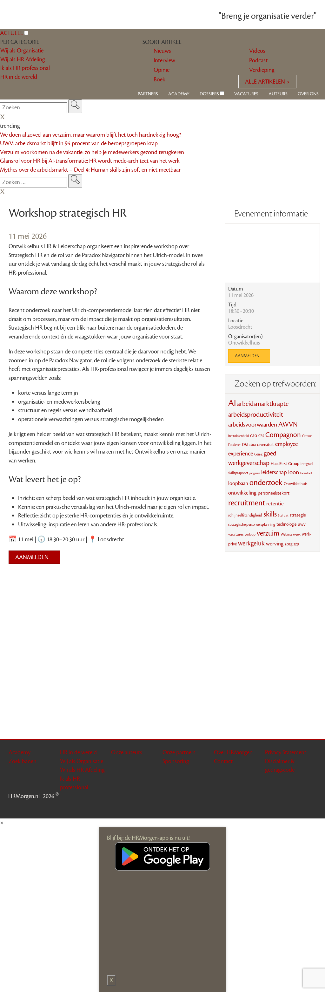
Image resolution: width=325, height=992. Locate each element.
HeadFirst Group (285, 464)
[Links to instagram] (304, 807)
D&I (245, 444)
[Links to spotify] (312, 807)
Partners (148, 94)
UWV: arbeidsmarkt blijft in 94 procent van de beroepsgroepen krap (79, 143)
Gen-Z (258, 454)
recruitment (246, 503)
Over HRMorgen (233, 752)
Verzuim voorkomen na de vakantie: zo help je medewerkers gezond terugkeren (92, 152)
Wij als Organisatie (81, 761)
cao (253, 436)
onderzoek (265, 483)
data (252, 444)
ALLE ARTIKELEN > (267, 82)
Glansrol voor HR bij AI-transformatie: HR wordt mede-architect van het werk (90, 161)
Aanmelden (32, 557)
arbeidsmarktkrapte (263, 404)
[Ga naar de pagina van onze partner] (162, 580)
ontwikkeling (242, 492)
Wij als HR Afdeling (82, 770)
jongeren (254, 473)
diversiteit (265, 444)
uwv (302, 524)
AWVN (288, 424)
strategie (298, 515)
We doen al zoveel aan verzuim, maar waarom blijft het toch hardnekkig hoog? (90, 135)
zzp (296, 544)
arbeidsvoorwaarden (252, 424)
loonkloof (306, 473)
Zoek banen (22, 761)
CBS (261, 436)
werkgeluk (251, 543)
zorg (288, 544)
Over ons (308, 94)
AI (232, 403)
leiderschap (274, 472)
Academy (178, 94)
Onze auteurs (126, 752)
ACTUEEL (11, 33)
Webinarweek (291, 534)
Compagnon (283, 434)
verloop (250, 534)
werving (274, 543)
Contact (223, 761)
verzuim (268, 533)
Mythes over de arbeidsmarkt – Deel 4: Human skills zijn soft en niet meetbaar (90, 170)
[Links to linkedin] (287, 807)
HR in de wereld (78, 752)
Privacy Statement (285, 752)
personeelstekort (273, 493)
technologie (286, 524)
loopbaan (238, 483)
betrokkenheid (238, 436)
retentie (275, 503)
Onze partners (179, 752)
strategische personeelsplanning (251, 524)
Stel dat (283, 515)
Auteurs (278, 94)
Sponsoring (175, 761)
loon (293, 472)
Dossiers (209, 94)
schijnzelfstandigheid (245, 515)
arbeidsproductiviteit (255, 414)
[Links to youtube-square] (296, 807)
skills (270, 514)
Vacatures (246, 94)
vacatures (235, 534)
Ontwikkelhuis (295, 483)
